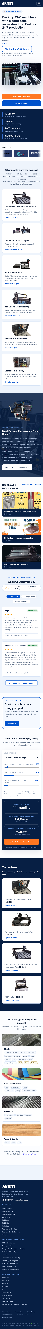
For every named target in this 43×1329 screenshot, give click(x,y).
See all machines (21, 103)
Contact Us (11, 723)
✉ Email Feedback (21, 601)
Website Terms (31, 1312)
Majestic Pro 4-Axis (8, 1214)
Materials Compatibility (10, 1264)
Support (5, 1286)
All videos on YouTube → (31, 484)
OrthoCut (5, 1226)
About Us (5, 1278)
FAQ (3, 1289)
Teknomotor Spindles (9, 1229)
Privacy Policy (6, 1312)
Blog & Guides (7, 1295)
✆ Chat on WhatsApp (21, 96)
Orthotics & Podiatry (9, 1252)
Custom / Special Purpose (11, 1232)
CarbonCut (6, 1217)
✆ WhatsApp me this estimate (21, 842)
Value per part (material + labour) (15, 782)
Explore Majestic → (12, 938)
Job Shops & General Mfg (11, 1258)
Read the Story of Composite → (17, 467)
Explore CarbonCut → (12, 970)
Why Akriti (5, 1280)
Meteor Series (7, 1208)
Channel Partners (8, 1301)
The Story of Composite (10, 1261)
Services (5, 1283)
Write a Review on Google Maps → (21, 683)
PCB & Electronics (8, 1243)
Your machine (10, 753)
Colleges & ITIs (7, 1246)
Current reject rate (13, 772)
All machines (6, 1235)
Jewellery (5, 1255)
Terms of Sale (19, 1312)
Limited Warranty (7, 1315)
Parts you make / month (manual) (18, 764)
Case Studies (6, 1292)
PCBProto (5, 1220)
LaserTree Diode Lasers (10, 1269)
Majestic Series (7, 1211)
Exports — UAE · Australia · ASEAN (14, 1304)
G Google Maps (29, 596)
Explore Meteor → (11, 905)
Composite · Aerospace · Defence (14, 1249)
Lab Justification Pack (9, 1267)
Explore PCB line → (12, 1000)
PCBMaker (6, 1223)
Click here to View (29, 1154)
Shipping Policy (7, 1318)
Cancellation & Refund (23, 1315)
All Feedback (13, 596)
